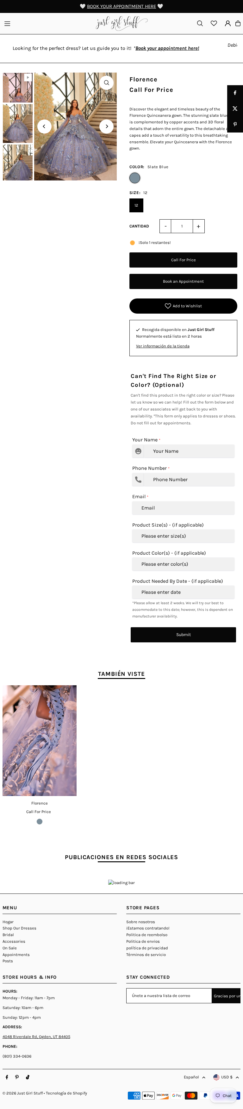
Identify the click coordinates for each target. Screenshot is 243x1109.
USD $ (227, 1077)
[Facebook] (7, 1077)
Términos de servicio (146, 954)
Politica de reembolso (146, 934)
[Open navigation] (47, 23)
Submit (183, 634)
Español (191, 1077)
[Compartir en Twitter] (235, 109)
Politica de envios (143, 941)
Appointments (16, 954)
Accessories (14, 941)
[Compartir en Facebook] (235, 93)
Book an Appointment (183, 281)
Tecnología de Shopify (66, 1093)
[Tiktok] (27, 1077)
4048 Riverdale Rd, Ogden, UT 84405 (36, 1036)
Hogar (8, 921)
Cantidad (139, 226)
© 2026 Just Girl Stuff (23, 1093)
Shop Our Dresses (19, 928)
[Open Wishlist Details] (214, 23)
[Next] (106, 126)
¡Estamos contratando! (148, 928)
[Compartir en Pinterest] (235, 125)
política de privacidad (147, 948)
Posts (8, 961)
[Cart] (237, 23)
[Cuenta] (228, 23)
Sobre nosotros (140, 921)
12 (136, 205)
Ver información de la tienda (163, 346)
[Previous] (44, 126)
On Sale (10, 948)
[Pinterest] (17, 1077)
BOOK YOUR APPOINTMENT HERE (121, 6)
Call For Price (183, 259)
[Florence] (40, 740)
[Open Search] (200, 23)
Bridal (8, 934)
